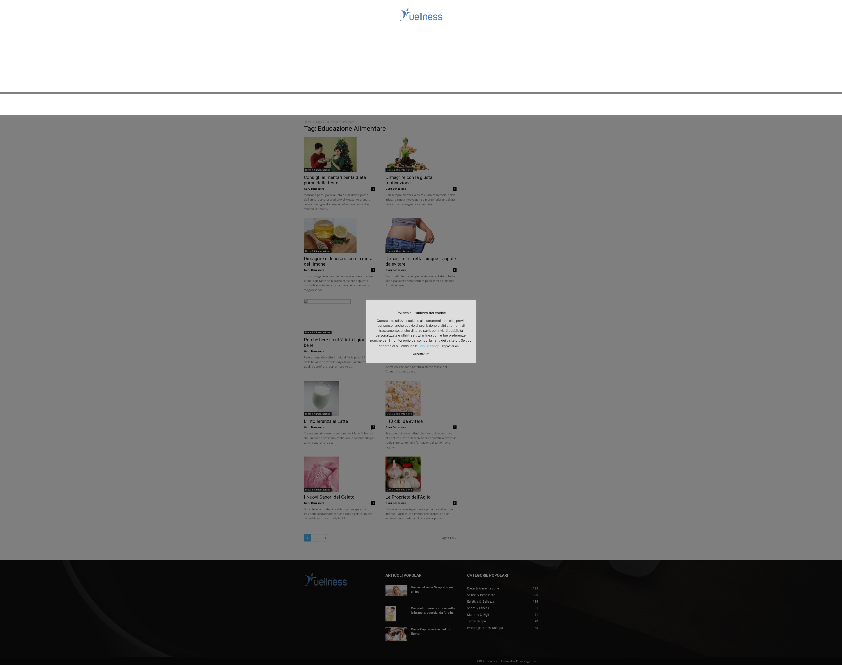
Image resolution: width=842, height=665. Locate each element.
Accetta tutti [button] (421, 354)
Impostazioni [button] (450, 346)
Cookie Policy (428, 346)
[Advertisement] (421, 61)
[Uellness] (421, 14)
